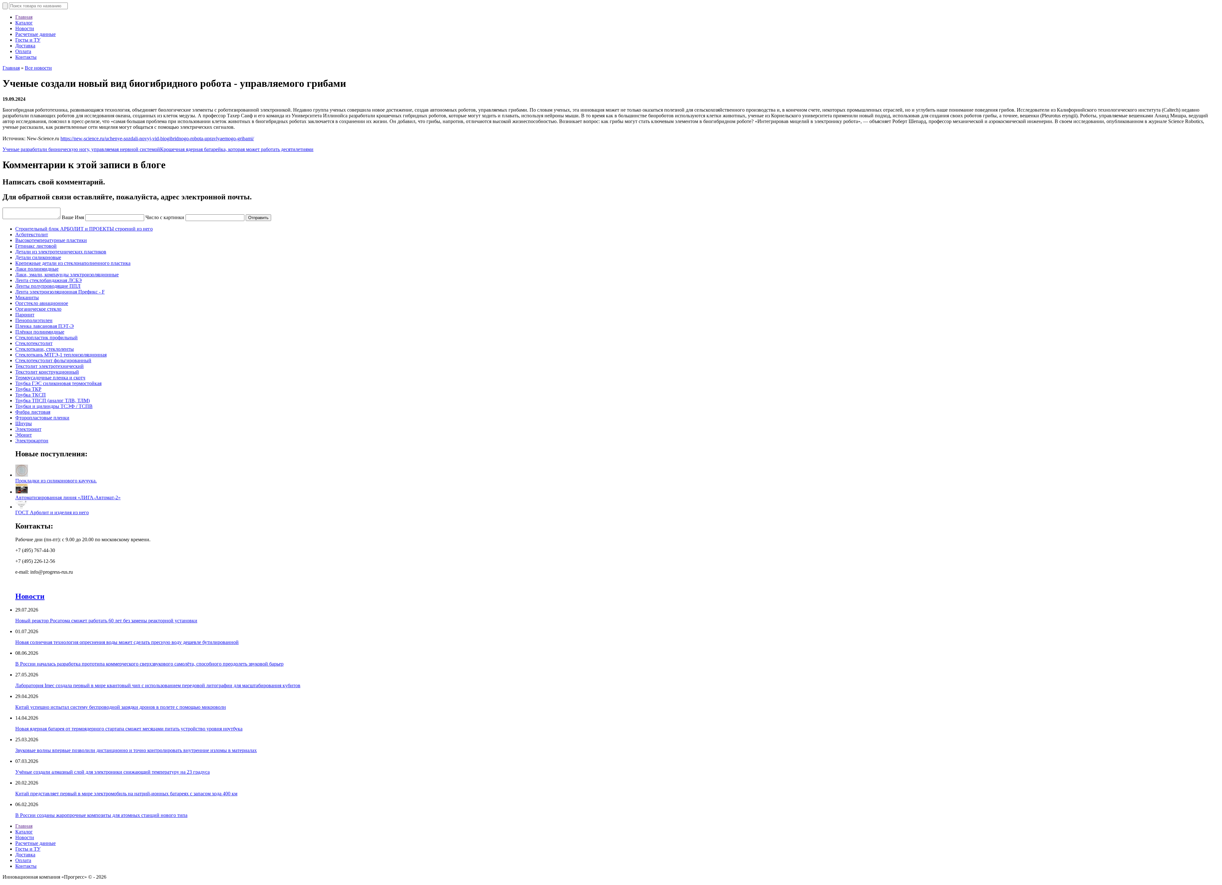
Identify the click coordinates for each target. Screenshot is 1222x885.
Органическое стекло (38, 309)
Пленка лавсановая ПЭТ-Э (44, 326)
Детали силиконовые (38, 257)
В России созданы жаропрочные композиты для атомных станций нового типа (101, 815)
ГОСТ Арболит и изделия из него (52, 512)
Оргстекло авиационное (41, 303)
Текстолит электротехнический (49, 366)
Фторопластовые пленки (42, 417)
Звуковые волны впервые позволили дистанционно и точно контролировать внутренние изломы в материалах (136, 750)
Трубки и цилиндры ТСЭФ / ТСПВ (54, 406)
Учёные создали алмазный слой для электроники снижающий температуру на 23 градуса (112, 772)
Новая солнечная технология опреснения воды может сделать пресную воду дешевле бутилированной (127, 642)
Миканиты (27, 297)
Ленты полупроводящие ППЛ (48, 286)
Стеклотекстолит (34, 343)
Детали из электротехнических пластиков (60, 251)
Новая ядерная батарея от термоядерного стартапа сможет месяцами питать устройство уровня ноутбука (128, 728)
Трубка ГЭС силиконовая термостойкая (58, 383)
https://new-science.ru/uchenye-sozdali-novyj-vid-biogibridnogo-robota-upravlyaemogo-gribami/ (157, 138)
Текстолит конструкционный (47, 372)
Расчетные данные (35, 34)
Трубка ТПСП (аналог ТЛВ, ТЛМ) (52, 400)
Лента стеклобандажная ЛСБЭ (48, 280)
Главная (23, 17)
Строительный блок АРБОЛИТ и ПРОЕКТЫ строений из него (84, 229)
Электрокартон (31, 440)
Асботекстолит (31, 234)
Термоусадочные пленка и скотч (50, 377)
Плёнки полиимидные (39, 332)
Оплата (23, 51)
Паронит (24, 314)
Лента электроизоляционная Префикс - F (60, 291)
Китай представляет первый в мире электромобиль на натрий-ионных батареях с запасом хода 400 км (126, 793)
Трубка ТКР (28, 389)
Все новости (38, 68)
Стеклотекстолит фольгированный (53, 360)
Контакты (26, 57)
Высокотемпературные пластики (51, 240)
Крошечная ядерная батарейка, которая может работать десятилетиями (236, 149)
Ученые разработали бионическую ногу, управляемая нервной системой (81, 149)
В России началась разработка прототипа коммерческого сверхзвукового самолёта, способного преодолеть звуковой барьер (149, 664)
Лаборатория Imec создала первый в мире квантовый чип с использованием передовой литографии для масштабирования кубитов (157, 685)
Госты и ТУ (27, 40)
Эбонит (23, 435)
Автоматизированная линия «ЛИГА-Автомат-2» (68, 497)
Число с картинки (164, 217)
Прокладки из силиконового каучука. (56, 480)
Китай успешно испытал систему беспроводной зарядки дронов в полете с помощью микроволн (120, 707)
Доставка (25, 45)
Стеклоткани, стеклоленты (44, 349)
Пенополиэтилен (34, 320)
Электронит (28, 429)
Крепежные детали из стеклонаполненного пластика (72, 263)
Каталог (24, 22)
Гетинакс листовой (36, 246)
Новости (24, 28)
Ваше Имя (73, 217)
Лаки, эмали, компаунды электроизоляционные (67, 274)
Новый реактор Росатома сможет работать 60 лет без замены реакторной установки (106, 620)
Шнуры (23, 423)
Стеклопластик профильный (46, 337)
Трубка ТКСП (30, 395)
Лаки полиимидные (37, 269)
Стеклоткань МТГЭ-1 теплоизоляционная (61, 354)
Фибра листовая (32, 412)
